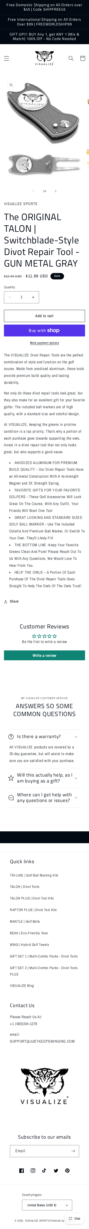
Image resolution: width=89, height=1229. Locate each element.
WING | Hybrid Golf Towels (29, 944)
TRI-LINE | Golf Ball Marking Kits (34, 875)
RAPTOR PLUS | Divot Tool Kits (33, 909)
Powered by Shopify (62, 1221)
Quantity (9, 287)
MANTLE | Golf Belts (25, 921)
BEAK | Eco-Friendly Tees (29, 933)
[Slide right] (55, 191)
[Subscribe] (73, 1151)
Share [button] (14, 601)
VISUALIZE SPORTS (37, 1221)
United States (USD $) (42, 1205)
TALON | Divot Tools (25, 886)
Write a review (44, 655)
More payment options (44, 343)
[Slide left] (33, 191)
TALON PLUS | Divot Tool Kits (32, 898)
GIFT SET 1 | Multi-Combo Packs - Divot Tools (44, 956)
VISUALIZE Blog (22, 985)
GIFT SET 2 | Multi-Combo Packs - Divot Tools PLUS (44, 971)
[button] (6, 58)
